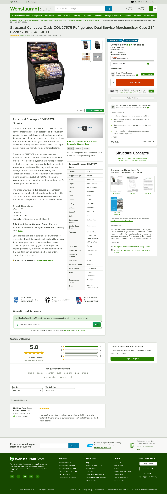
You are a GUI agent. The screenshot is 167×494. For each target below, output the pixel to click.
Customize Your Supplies (68, 471)
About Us (118, 463)
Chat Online (146, 473)
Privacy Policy (80, 330)
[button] (86, 45)
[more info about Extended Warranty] (148, 64)
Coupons (89, 471)
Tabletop (76, 16)
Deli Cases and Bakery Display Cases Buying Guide (133, 251)
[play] (84, 128)
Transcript (78, 148)
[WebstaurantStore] (30, 459)
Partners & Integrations (67, 477)
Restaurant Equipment (20, 16)
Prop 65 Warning (44, 260)
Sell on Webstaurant (121, 477)
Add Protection (148, 74)
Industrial (137, 16)
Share (82, 110)
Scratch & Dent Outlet (94, 465)
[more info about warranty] (137, 75)
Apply (152, 91)
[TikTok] (31, 476)
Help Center (16, 2)
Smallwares (49, 16)
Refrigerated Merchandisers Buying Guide (134, 246)
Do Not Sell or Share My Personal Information (140, 490)
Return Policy (119, 480)
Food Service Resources (95, 474)
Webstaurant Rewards (67, 465)
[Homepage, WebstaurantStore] (30, 9)
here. (20, 230)
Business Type (149, 16)
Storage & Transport (113, 16)
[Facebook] (25, 476)
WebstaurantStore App (67, 468)
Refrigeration (37, 16)
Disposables (87, 16)
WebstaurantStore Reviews (96, 477)
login (129, 44)
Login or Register (132, 359)
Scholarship (118, 474)
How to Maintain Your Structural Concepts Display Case (82, 142)
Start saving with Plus (102, 448)
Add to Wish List (132, 98)
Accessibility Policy (113, 490)
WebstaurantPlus (65, 463)
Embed (86, 148)
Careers (117, 468)
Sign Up (73, 445)
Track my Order (148, 469)
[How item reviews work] (43, 360)
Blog (87, 463)
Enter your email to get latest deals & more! (22, 445)
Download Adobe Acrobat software (122, 221)
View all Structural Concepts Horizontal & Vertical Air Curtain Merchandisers (132, 159)
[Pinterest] (37, 476)
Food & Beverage (64, 16)
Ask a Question (96, 110)
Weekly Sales (91, 468)
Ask (96, 324)
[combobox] (80, 8)
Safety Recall (90, 480)
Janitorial (127, 16)
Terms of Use (68, 330)
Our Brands (118, 465)
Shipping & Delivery (149, 477)
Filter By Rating (50, 387)
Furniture (98, 16)
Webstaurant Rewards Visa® (129, 92)
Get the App (32, 2)
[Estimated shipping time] (148, 108)
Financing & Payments (122, 471)
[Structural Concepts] (132, 153)
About (70, 148)
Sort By (15, 387)
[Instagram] (12, 476)
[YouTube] (18, 476)
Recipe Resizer (64, 474)
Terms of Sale (75, 490)
